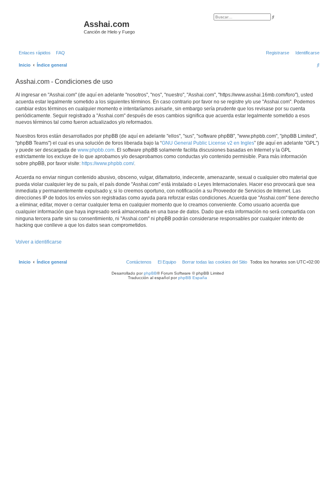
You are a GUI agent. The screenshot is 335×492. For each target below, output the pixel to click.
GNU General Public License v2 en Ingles (208, 143)
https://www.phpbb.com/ (108, 163)
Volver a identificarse (39, 242)
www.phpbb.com (96, 150)
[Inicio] (48, 26)
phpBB (150, 273)
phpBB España (192, 277)
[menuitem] (59, 53)
